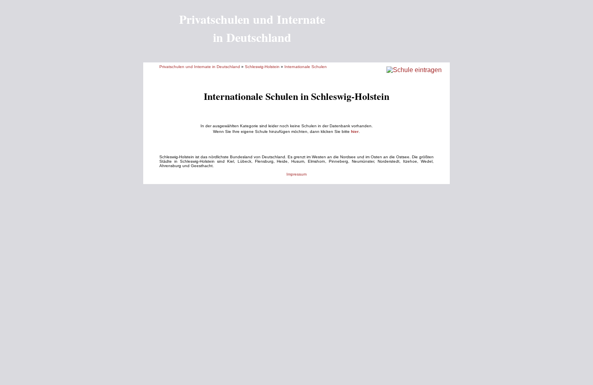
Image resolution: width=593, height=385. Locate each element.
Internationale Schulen (305, 66)
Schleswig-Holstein (262, 66)
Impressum (296, 174)
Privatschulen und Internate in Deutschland (199, 66)
